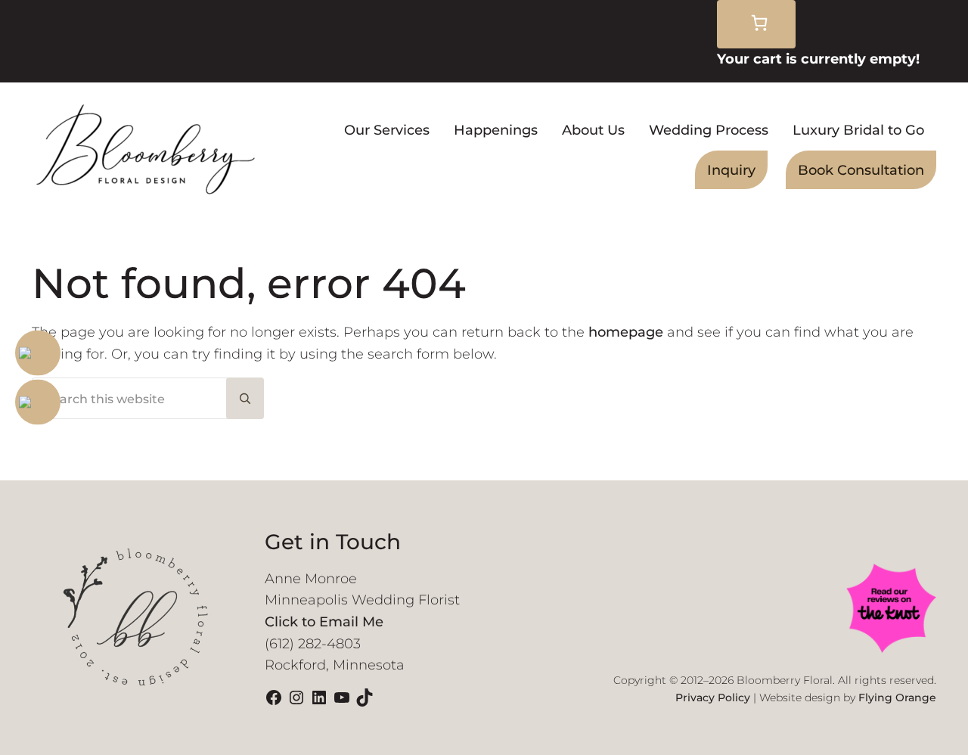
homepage (625, 332)
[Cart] (756, 24)
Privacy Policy (712, 697)
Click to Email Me (324, 621)
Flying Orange (897, 697)
